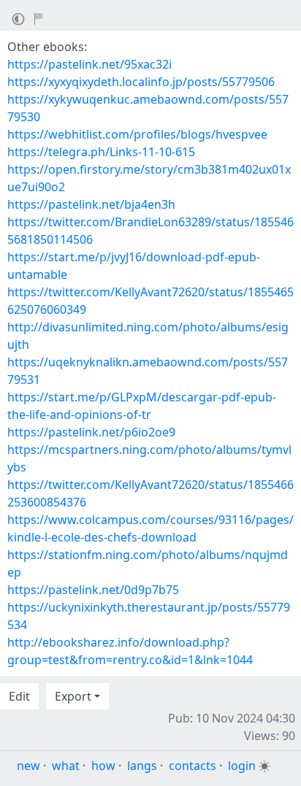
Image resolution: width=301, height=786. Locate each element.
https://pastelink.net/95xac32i (89, 64)
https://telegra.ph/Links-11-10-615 (101, 152)
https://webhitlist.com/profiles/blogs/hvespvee (137, 134)
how (103, 766)
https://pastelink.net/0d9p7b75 (93, 590)
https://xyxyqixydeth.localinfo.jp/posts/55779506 (141, 82)
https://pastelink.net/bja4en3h (91, 204)
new (28, 766)
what (66, 766)
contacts (192, 766)
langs (142, 766)
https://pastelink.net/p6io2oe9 (91, 432)
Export (73, 696)
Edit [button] (19, 696)
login (242, 766)
